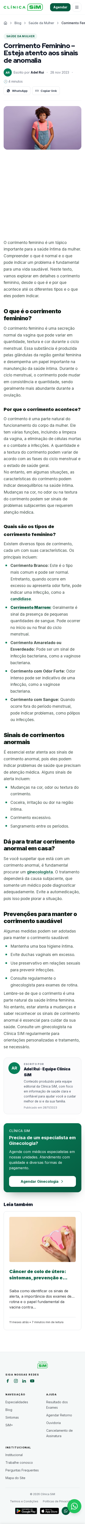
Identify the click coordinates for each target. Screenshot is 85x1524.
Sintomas (12, 1417)
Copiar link (49, 91)
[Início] (23, 7)
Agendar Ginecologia (39, 1181)
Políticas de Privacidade (59, 1501)
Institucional (14, 1455)
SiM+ (9, 1425)
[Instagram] (16, 1382)
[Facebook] (7, 1382)
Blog (8, 1410)
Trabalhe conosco (19, 1462)
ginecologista (40, 872)
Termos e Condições (24, 1501)
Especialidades (16, 1402)
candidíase (20, 598)
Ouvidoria (53, 1423)
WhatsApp (19, 91)
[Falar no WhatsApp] (74, 1506)
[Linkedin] (24, 1382)
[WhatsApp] (66, 1511)
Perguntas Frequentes (22, 1470)
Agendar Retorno (59, 1415)
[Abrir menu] (76, 7)
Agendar (60, 7)
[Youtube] (32, 1382)
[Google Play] (26, 1511)
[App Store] (49, 1511)
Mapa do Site (15, 1478)
